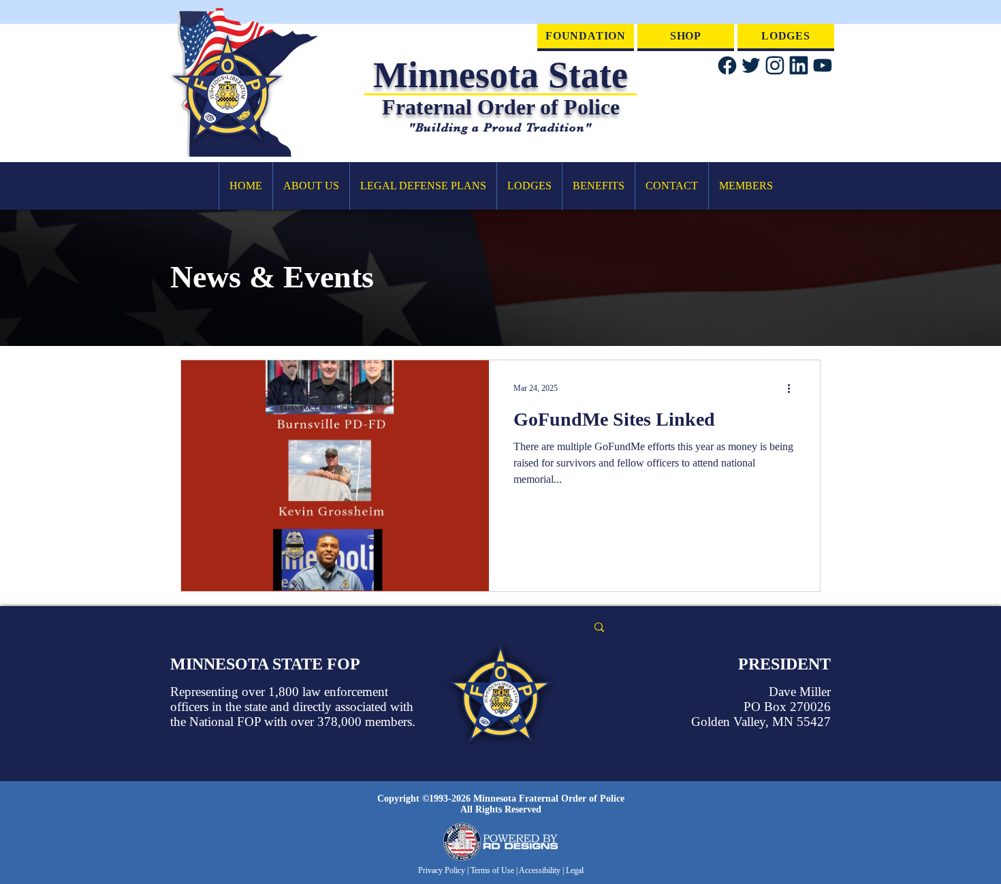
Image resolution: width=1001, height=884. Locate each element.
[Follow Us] (727, 65)
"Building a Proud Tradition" (500, 127)
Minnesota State (500, 74)
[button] (310, 186)
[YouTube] (822, 65)
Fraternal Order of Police (501, 107)
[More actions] (793, 388)
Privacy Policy (442, 870)
